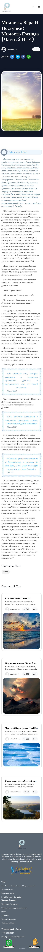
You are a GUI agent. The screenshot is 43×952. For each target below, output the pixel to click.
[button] (39, 7)
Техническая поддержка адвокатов (14, 908)
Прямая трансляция (8, 919)
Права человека (7, 889)
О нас (3, 911)
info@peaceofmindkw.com (12, 937)
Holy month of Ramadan (11, 897)
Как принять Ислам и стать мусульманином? (18, 886)
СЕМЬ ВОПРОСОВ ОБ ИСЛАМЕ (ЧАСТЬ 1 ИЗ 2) (18, 599)
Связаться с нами (7, 923)
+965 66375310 (7, 933)
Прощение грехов (7, 893)
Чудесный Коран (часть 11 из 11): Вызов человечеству (20, 729)
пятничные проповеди (9, 904)
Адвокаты (4, 915)
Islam (5, 572)
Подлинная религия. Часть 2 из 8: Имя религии (20, 664)
